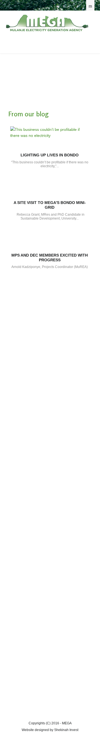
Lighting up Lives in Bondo (50, 155)
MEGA (47, 23)
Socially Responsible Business (36, 321)
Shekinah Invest (66, 730)
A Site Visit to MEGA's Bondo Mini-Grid (50, 205)
